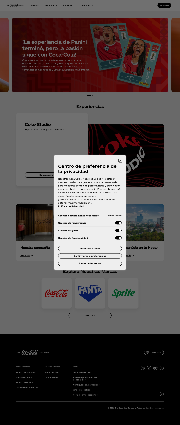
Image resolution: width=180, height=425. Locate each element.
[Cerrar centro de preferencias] (120, 160)
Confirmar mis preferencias (90, 256)
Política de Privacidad (71, 206)
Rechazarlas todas (90, 263)
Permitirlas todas (90, 248)
